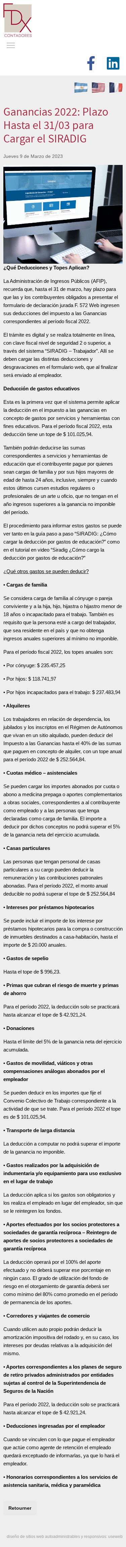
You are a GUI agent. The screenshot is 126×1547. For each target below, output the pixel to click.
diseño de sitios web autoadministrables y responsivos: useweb (65, 1536)
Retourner (19, 1508)
